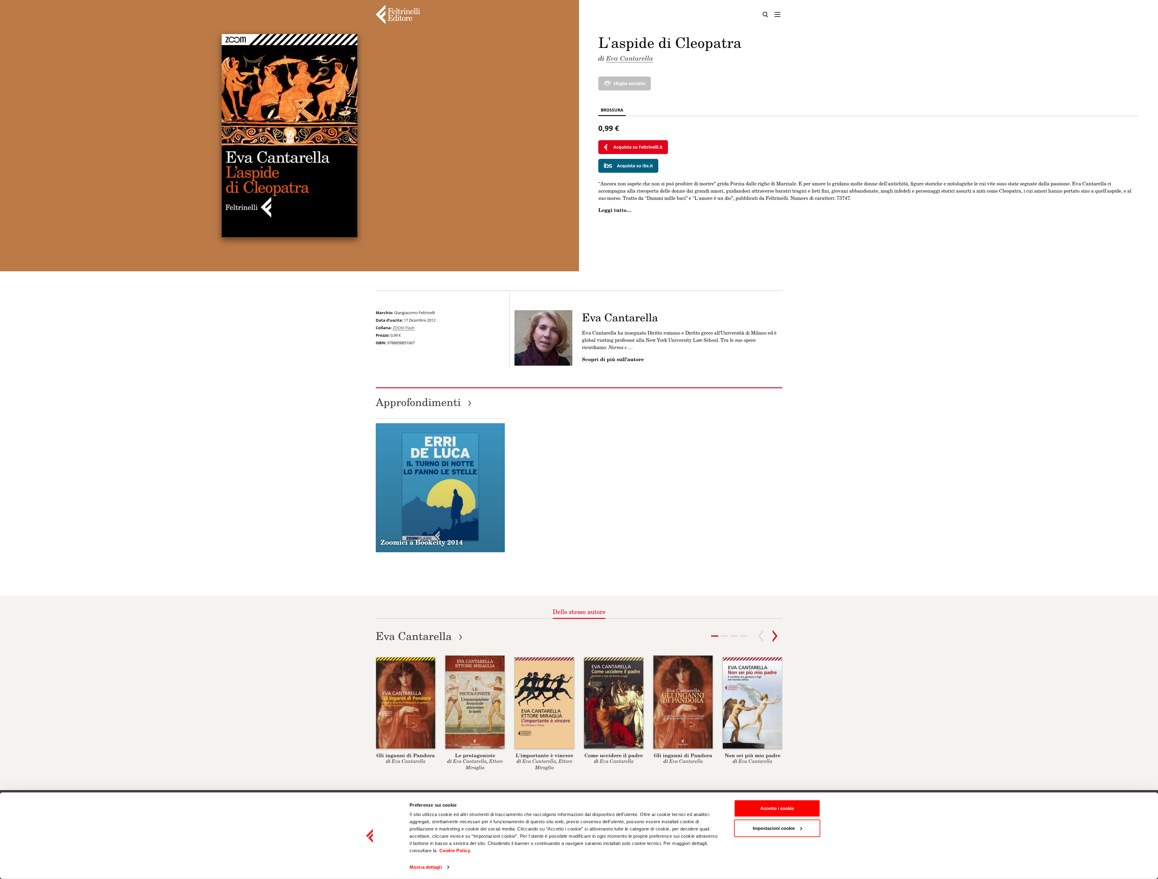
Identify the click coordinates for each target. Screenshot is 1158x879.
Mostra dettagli (426, 867)
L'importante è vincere (544, 755)
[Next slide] (775, 636)
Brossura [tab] (612, 110)
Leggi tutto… (614, 210)
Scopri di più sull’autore (613, 359)
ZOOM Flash (404, 327)
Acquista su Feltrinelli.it (638, 147)
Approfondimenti (424, 401)
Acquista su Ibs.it (635, 166)
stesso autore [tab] (579, 611)
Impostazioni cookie (774, 827)
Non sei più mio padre (752, 755)
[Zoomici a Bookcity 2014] (440, 488)
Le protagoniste (475, 755)
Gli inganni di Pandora (405, 755)
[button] (724, 636)
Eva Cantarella (629, 58)
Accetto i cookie (777, 808)
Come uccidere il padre (613, 755)
